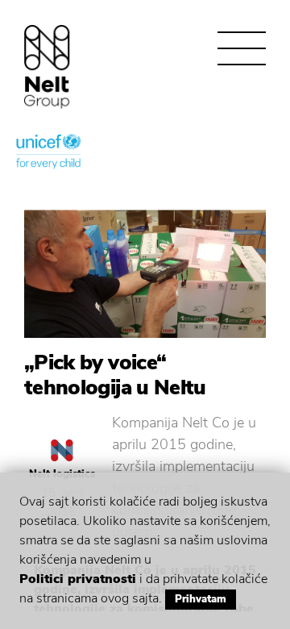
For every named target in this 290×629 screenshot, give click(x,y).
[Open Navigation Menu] (241, 48)
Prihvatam (200, 599)
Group (47, 66)
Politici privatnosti (77, 579)
